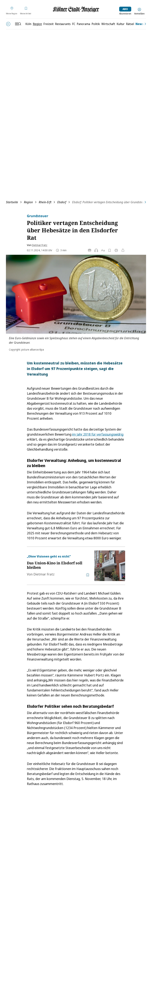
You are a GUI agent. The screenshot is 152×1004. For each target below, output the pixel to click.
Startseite (12, 202)
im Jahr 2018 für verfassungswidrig (97, 434)
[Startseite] (76, 9)
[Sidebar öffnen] (18, 24)
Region (28, 202)
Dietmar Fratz (39, 245)
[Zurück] (8, 24)
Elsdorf (61, 202)
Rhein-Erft (45, 202)
